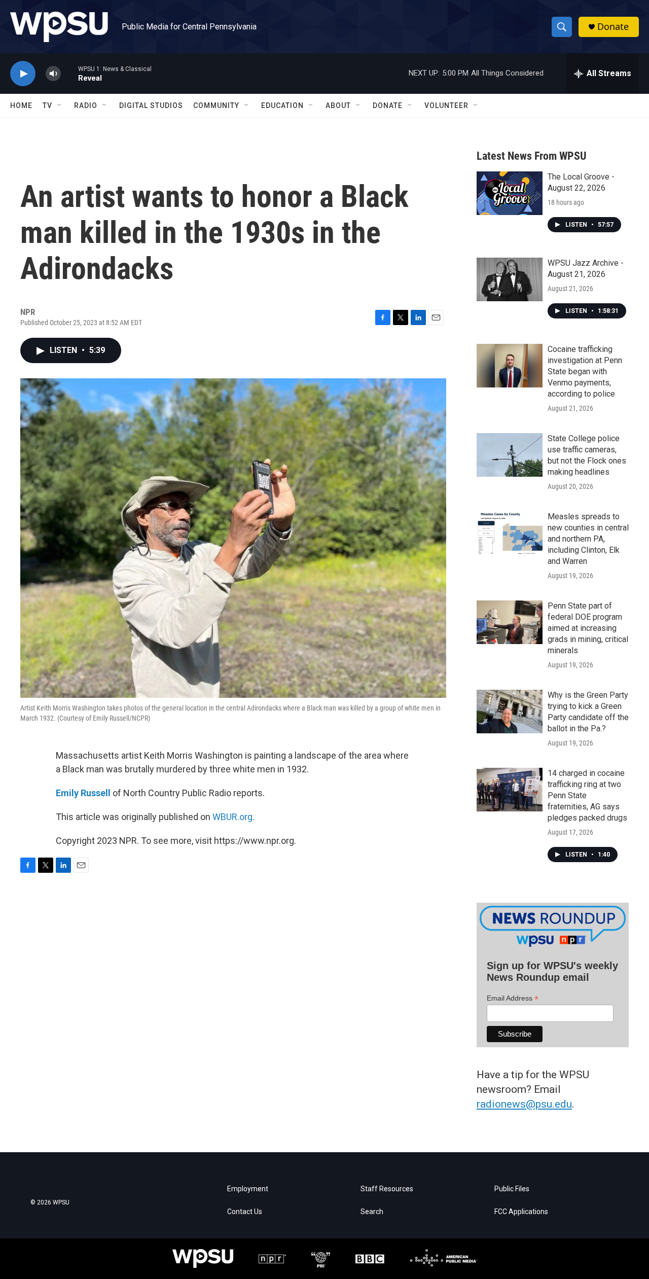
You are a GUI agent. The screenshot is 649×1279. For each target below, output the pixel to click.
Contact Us (244, 1212)
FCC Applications (521, 1212)
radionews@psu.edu (524, 1104)
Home (21, 105)
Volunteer (446, 105)
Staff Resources (386, 1189)
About (338, 105)
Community (216, 105)
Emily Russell (83, 793)
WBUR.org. (233, 816)
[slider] (69, 73)
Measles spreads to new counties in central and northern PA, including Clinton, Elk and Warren (588, 539)
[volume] (53, 73)
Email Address (512, 998)
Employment (247, 1189)
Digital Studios (151, 105)
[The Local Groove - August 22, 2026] (510, 193)
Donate (613, 26)
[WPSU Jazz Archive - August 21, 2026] (510, 279)
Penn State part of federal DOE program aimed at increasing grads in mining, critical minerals (588, 628)
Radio (85, 105)
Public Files (511, 1189)
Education (282, 105)
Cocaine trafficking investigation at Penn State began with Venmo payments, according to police (585, 371)
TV (47, 105)
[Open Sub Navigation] (60, 105)
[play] (23, 74)
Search (371, 1212)
